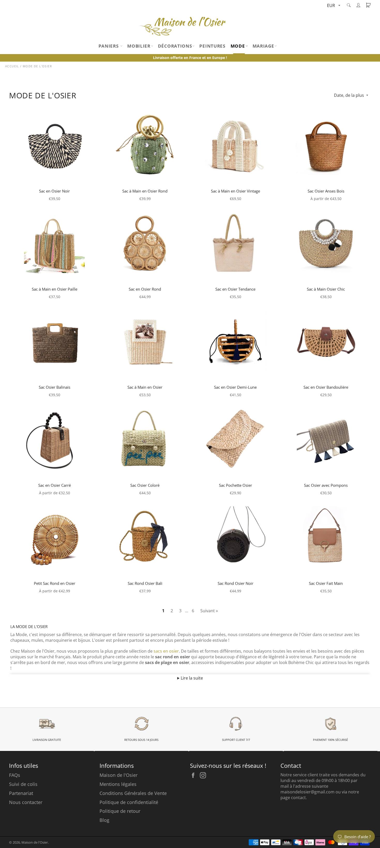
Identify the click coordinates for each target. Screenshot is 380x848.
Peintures (212, 46)
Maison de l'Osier (119, 775)
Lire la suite (191, 678)
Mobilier (138, 46)
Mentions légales (118, 784)
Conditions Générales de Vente (133, 793)
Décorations (175, 46)
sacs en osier (166, 651)
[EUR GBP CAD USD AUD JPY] (333, 6)
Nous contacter (25, 802)
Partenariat (21, 793)
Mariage (263, 46)
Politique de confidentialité (129, 802)
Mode (238, 46)
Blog (104, 820)
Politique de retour (120, 811)
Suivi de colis (23, 784)
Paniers (109, 46)
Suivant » (209, 611)
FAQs (14, 775)
